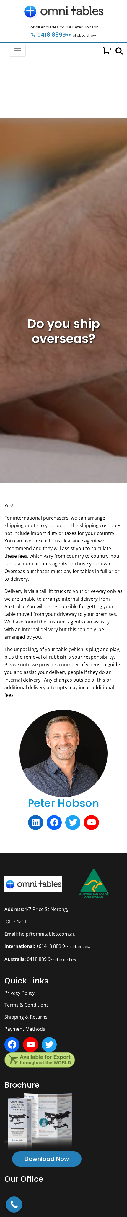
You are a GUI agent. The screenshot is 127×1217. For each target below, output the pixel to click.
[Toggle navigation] (17, 51)
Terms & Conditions (26, 1005)
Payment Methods (24, 1029)
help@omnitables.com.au (47, 934)
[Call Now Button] (14, 1204)
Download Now (47, 1159)
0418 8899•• (66, 35)
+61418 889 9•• (63, 946)
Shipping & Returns (26, 1017)
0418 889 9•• (51, 959)
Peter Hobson (63, 803)
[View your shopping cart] (107, 51)
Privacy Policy (19, 993)
